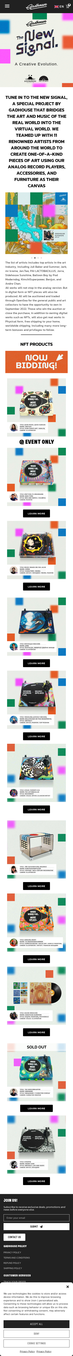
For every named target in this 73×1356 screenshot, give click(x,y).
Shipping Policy (13, 1268)
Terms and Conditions (17, 1258)
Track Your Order (15, 1282)
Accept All (36, 1324)
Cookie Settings (36, 1343)
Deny (36, 1334)
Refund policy (12, 1263)
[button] (67, 1286)
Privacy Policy (27, 1351)
